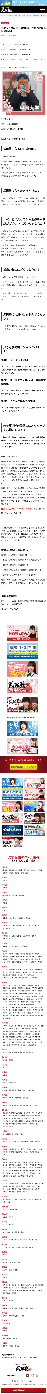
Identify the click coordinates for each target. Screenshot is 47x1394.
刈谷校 (5, 1115)
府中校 (38, 1002)
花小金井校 (6, 1018)
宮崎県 (4, 1328)
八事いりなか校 (37, 1113)
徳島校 (5, 1255)
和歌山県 (5, 1206)
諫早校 (21, 1308)
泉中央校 (15, 895)
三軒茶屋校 (12, 991)
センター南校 (26, 1037)
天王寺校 (18, 1162)
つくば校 (5, 925)
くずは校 (16, 1173)
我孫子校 (28, 978)
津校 (4, 1134)
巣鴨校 (40, 991)
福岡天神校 (6, 1285)
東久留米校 (21, 1013)
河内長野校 (38, 1168)
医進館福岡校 (7, 1288)
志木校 (12, 956)
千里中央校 (12, 1168)
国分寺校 (28, 996)
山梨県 (4, 1079)
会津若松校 (20, 918)
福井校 (5, 1075)
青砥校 (15, 1010)
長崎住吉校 (29, 1308)
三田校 (27, 1186)
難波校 (11, 1170)
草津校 (32, 1142)
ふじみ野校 (6, 962)
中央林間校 (36, 1037)
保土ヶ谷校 (6, 1045)
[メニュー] (42, 9)
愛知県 (4, 1110)
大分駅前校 (6, 1323)
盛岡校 (5, 888)
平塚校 (5, 1028)
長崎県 (4, 1305)
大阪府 (4, 1159)
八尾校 (40, 1165)
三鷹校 (32, 1007)
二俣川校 (36, 1034)
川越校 (37, 954)
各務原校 (25, 1098)
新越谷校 (30, 954)
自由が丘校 (23, 993)
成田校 (24, 972)
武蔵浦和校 (32, 962)
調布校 (30, 993)
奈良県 (4, 1196)
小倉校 (14, 1285)
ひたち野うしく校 (8, 928)
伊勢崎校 (24, 946)
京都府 (4, 1146)
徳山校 (24, 1247)
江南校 (41, 1121)
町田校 (30, 985)
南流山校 (31, 972)
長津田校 (39, 1039)
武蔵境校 (5, 1015)
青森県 (4, 877)
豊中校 (5, 1165)
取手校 (31, 925)
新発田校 (30, 1052)
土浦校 (18, 925)
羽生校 (18, 962)
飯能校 (23, 959)
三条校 (23, 1052)
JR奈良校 (39, 1199)
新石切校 (40, 1173)
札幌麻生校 (32, 870)
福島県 (4, 915)
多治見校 (18, 1098)
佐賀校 (5, 1301)
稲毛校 (20, 975)
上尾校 (26, 956)
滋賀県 (4, 1138)
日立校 (24, 925)
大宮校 (11, 954)
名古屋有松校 (33, 1124)
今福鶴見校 (24, 1170)
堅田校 (38, 1142)
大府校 (27, 1121)
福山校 (11, 1240)
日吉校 (21, 1031)
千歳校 (11, 873)
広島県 (4, 1237)
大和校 (21, 1028)
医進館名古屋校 (8, 1126)
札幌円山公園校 (21, 870)
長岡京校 (12, 1152)
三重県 (4, 1131)
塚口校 (37, 1189)
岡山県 (4, 1229)
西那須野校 (26, 936)
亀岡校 (32, 1152)
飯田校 (26, 1090)
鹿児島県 (5, 1335)
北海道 (4, 867)
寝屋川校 (12, 1165)
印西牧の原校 (7, 978)
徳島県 (4, 1252)
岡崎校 (12, 1113)
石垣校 (17, 1346)
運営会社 (15, 1381)
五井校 (15, 978)
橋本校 (35, 1028)
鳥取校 (5, 1217)
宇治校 (26, 1152)
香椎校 (35, 1285)
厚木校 (5, 1026)
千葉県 (4, 966)
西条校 (17, 1240)
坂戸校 (24, 962)
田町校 (27, 988)
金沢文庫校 (27, 1034)
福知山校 (5, 1155)
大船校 (12, 1042)
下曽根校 (39, 1290)
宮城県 (4, 892)
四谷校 (41, 988)
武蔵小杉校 (14, 1031)
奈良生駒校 (23, 1199)
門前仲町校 (17, 985)
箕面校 (24, 1168)
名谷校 (24, 1192)
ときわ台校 (12, 1013)
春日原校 (24, 1288)
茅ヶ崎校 (27, 1042)
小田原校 (41, 1026)
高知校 (5, 1277)
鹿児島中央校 (7, 1338)
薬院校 (26, 1290)
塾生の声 (5, 23)
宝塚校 (5, 1186)
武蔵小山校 (30, 999)
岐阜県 (4, 1095)
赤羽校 (15, 993)
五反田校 (36, 1013)
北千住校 (5, 996)
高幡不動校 (30, 1004)
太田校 (11, 946)
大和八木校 (6, 1202)
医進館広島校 (33, 1240)
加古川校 (12, 1186)
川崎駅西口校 (31, 1045)
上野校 (12, 999)
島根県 (4, 1221)
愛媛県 (4, 1267)
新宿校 (14, 988)
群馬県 (4, 943)
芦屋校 (41, 1183)
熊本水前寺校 (13, 1316)
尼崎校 (18, 1192)
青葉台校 (28, 1028)
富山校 (5, 1060)
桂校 (37, 1152)
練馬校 (27, 991)
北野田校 (33, 1173)
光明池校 (5, 1176)
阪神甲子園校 (36, 1186)
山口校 (5, 1247)
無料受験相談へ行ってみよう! (23, 1390)
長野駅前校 (12, 1090)
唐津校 (11, 1301)
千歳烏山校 (24, 1002)
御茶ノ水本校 (7, 985)
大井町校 (37, 993)
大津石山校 (6, 1142)
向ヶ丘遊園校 (29, 1031)
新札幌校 (12, 870)
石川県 (4, 1064)
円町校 (5, 1152)
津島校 (24, 1124)
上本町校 (19, 1165)
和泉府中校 (24, 1173)
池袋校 (24, 985)
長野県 (4, 1087)
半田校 (11, 1118)
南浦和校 (19, 956)
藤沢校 (26, 1026)
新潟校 (5, 1052)
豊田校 (38, 1115)
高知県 (4, 1274)
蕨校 (13, 962)
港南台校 (5, 1031)
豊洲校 (5, 1013)
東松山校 (30, 959)
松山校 (5, 1270)
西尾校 (21, 1121)
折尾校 (32, 1290)
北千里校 (13, 1176)
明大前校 (21, 996)
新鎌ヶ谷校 (38, 969)
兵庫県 (4, 1180)
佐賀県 (4, 1298)
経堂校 (29, 1013)
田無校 (5, 1002)
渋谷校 (41, 996)
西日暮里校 (17, 1007)
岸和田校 (33, 1165)
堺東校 (24, 1162)
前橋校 (17, 946)
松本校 (5, 1090)
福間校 (14, 1293)
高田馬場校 (6, 988)
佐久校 (32, 1090)
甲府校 (5, 1083)
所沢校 (23, 954)
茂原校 (14, 975)
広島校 (5, 1240)
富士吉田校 (12, 1083)
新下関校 (12, 1247)
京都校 (5, 1149)
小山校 (12, 936)
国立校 (12, 1015)
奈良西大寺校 (7, 1199)
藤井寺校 (21, 1176)
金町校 (34, 991)
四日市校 (10, 1134)
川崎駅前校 (15, 1045)
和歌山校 (5, 1209)
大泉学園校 (39, 999)
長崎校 (5, 1308)
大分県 (4, 1320)
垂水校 (5, 1192)
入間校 (11, 959)
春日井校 (27, 1113)
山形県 (4, 907)
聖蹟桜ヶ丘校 (20, 999)
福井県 (4, 1072)
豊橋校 (23, 1115)
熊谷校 (5, 954)
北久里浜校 (12, 1039)
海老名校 (31, 1039)
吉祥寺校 (13, 996)
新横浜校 (33, 1026)
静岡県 (4, 1102)
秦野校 (18, 1037)
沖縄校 (11, 1346)
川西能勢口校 (22, 1189)
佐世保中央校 (13, 1308)
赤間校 (20, 1290)
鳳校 (19, 1168)
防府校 (31, 1247)
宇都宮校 (5, 936)
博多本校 (21, 1285)
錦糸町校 (21, 991)
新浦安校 (12, 969)
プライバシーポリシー (27, 1381)
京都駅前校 (12, 1149)
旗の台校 (39, 1007)
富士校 (29, 1105)
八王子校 (34, 988)
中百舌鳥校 (29, 1176)
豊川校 (12, 1124)
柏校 (17, 969)
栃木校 (18, 936)
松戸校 (12, 972)
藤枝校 (23, 1105)
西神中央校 (6, 1189)
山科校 (40, 1149)
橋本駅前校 (14, 1209)
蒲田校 (21, 1010)
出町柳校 (19, 1152)
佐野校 (34, 936)
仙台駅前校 (6, 895)
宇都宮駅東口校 (8, 939)
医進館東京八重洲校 (36, 1015)
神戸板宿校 (20, 1186)
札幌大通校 (24, 873)
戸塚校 (12, 1034)
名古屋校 (5, 1113)
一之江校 (28, 1010)
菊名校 (23, 1045)
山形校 (5, 910)
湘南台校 (5, 1037)
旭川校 (40, 870)
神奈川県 (5, 1023)
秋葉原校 (25, 1007)
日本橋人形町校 (20, 1004)
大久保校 (12, 1192)
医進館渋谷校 (7, 1010)
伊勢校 (17, 1134)
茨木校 (5, 1168)
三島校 (35, 1105)
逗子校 (5, 1039)
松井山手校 (21, 1149)
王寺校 (15, 1199)
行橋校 (5, 1290)
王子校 (35, 1010)
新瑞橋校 (5, 1124)
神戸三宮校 (12, 1183)
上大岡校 (19, 1034)
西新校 (41, 1285)
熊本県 (4, 1313)
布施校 (32, 1170)
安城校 (15, 1121)
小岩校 (35, 996)
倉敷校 (23, 1232)
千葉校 (31, 969)
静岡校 (5, 1105)
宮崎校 (5, 1331)
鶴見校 (12, 1037)
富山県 (4, 1057)
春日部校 (5, 956)
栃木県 (4, 933)
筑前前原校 (6, 1293)
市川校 (5, 969)
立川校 (37, 985)
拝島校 (32, 1002)
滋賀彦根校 (24, 1142)
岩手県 (4, 885)
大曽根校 (18, 1118)
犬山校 (18, 1124)
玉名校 (21, 1316)
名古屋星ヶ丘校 (14, 1115)
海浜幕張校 (6, 975)
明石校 (29, 1183)
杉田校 (40, 1042)
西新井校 (19, 1015)
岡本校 (30, 1189)
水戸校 (12, 925)
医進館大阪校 (7, 1173)
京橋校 (17, 1170)
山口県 (4, 1244)
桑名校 (23, 1134)
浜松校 (11, 1105)
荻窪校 (5, 991)
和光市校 (38, 959)
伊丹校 (35, 1183)
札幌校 (5, 870)
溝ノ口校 (5, 1034)
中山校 (38, 1031)
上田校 (20, 1090)
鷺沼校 (34, 1042)
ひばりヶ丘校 (7, 1007)
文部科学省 (32, 1357)
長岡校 (17, 1052)
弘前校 (5, 880)
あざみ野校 (18, 1026)
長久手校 (31, 1118)
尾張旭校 (34, 1121)
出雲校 (11, 1224)
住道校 (26, 1165)
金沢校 (5, 1068)
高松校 (5, 1262)
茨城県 (4, 922)
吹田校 (31, 1168)
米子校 (11, 1217)
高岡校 (11, 1060)
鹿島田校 (5, 1042)
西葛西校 (21, 988)
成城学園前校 (7, 993)
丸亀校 (11, 1262)
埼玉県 (4, 950)
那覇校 (5, 1346)
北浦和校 (39, 956)
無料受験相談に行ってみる (23, 767)
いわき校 (12, 918)
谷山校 (15, 1338)
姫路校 (5, 1183)
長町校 (21, 895)
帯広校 (17, 873)
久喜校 (5, 959)
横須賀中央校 (13, 1028)
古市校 (38, 1170)
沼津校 (17, 1105)
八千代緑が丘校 (29, 975)
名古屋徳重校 (7, 1121)
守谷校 (37, 925)
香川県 (4, 1259)
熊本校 (5, 1316)
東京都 (4, 982)
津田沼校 (24, 969)
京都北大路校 (31, 1149)
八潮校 (40, 962)
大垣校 (11, 1098)
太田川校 (19, 1113)
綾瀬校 (41, 1010)
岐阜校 (5, 1098)
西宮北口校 (21, 1183)
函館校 (5, 873)
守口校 (5, 1170)
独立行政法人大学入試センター (14, 1357)
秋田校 (5, 903)
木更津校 (39, 972)
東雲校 (26, 1015)
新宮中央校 (12, 1290)
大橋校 (37, 1288)
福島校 (5, 918)
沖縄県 (4, 1343)
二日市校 (16, 1288)
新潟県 (4, 1049)
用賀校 (11, 1004)
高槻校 (37, 1162)
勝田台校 (5, 972)
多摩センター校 (14, 1002)
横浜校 (11, 1026)
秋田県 (4, 900)
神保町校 (5, 999)
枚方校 (31, 1162)
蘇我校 (35, 978)
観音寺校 (18, 1262)
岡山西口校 (6, 1232)
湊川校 (14, 1189)
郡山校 (27, 918)
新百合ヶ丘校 (22, 1039)
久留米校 (28, 1285)
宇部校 (18, 1247)
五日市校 (24, 1240)
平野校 (11, 1162)
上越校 (11, 1052)
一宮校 (5, 1118)
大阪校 (5, 1162)
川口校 (17, 954)
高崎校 (5, 946)
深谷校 (17, 959)
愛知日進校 (30, 1115)
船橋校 (18, 972)
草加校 (32, 956)
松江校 (5, 1224)
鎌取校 (21, 978)
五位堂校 (31, 1199)
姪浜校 (30, 1288)
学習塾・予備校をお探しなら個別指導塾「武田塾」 (23, 1384)
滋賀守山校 (15, 1142)
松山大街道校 (13, 1270)
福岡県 (4, 1282)
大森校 (5, 1004)
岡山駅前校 (15, 1232)
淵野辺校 (19, 1042)
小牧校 (24, 1118)
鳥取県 (4, 1214)
